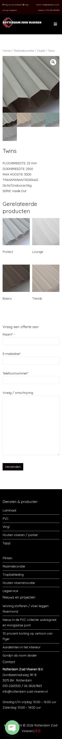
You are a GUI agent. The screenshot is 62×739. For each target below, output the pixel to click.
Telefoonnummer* (15, 373)
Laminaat (9, 510)
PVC (6, 519)
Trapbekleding (13, 575)
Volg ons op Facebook (13, 5)
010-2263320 (54, 10)
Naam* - (9, 334)
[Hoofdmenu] (55, 24)
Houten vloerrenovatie (19, 583)
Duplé (41, 50)
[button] (53, 62)
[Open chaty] (12, 727)
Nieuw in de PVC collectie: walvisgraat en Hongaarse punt (29, 622)
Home (7, 50)
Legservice (10, 591)
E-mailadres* (12, 354)
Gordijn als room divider (20, 655)
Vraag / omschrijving (18, 393)
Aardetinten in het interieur (21, 647)
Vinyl (6, 527)
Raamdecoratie (24, 50)
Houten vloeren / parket (20, 535)
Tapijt (7, 543)
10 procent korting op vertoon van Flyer (28, 636)
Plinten (7, 558)
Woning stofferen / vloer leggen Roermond (26, 608)
